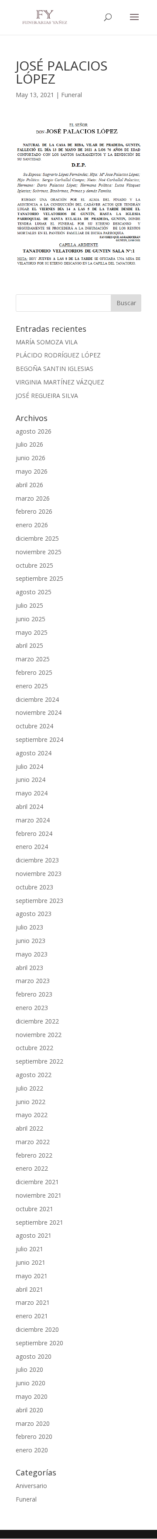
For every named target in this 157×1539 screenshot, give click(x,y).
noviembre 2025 (38, 552)
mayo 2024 (32, 793)
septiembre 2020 (39, 1343)
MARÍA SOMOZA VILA (47, 342)
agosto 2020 (33, 1356)
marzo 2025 (33, 659)
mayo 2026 (32, 471)
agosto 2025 (33, 592)
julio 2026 (29, 444)
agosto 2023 (33, 913)
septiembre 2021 (39, 1222)
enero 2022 (32, 1168)
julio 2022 (29, 1088)
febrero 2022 (34, 1155)
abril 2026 (29, 485)
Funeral (71, 95)
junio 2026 (30, 458)
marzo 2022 (33, 1142)
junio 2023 (30, 940)
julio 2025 (29, 605)
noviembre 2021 (38, 1195)
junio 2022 (30, 1102)
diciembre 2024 (37, 699)
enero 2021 (32, 1316)
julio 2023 (29, 927)
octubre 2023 (34, 887)
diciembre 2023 (37, 860)
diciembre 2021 (37, 1182)
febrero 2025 (34, 672)
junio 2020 (30, 1383)
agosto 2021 (33, 1235)
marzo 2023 (33, 981)
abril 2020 (29, 1410)
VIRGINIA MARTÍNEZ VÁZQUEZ (60, 382)
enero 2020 (32, 1450)
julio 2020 (29, 1369)
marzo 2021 (33, 1302)
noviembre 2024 (38, 712)
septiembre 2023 (39, 900)
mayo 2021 (32, 1276)
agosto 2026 (33, 431)
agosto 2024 (33, 753)
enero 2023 (32, 1008)
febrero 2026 (34, 511)
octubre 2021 (34, 1209)
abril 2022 (29, 1128)
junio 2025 (30, 619)
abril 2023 (29, 967)
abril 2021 (29, 1289)
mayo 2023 (32, 954)
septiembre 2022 (39, 1061)
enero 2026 (32, 525)
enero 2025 (32, 686)
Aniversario (31, 1486)
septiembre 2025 (39, 578)
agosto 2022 (33, 1075)
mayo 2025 (32, 632)
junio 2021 (30, 1262)
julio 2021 (29, 1249)
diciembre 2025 (37, 538)
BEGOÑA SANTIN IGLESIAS (54, 368)
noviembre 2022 (38, 1034)
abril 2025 (29, 645)
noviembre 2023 (38, 873)
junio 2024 (30, 779)
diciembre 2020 (37, 1329)
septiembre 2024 (39, 739)
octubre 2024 (34, 726)
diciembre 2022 (37, 1021)
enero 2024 (32, 846)
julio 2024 (29, 766)
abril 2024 (29, 806)
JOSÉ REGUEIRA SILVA (47, 395)
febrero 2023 (34, 994)
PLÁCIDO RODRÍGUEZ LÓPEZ (58, 355)
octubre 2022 (34, 1048)
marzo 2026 (33, 498)
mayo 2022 (32, 1115)
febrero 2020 (34, 1436)
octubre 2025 (34, 565)
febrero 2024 (34, 833)
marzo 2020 (33, 1423)
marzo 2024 (33, 820)
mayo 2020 (32, 1396)
